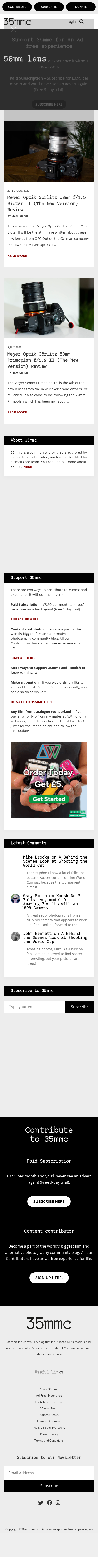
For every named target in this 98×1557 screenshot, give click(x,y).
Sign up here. (23, 658)
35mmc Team (49, 1408)
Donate (81, 7)
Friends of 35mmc (49, 1421)
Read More (17, 255)
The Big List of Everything (49, 1428)
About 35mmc (49, 1389)
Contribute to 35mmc (49, 1402)
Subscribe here (49, 1201)
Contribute (17, 7)
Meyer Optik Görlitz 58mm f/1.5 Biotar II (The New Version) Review (46, 204)
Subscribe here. (25, 619)
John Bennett (37, 934)
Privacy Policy (49, 1434)
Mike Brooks (36, 857)
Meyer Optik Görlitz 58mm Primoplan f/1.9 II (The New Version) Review (42, 360)
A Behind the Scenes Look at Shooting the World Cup (55, 861)
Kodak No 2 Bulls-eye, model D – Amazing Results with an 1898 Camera (51, 902)
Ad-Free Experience (49, 1396)
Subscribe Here (49, 104)
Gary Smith (35, 896)
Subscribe (49, 7)
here (27, 466)
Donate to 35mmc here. (32, 702)
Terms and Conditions (49, 1440)
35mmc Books (49, 1415)
